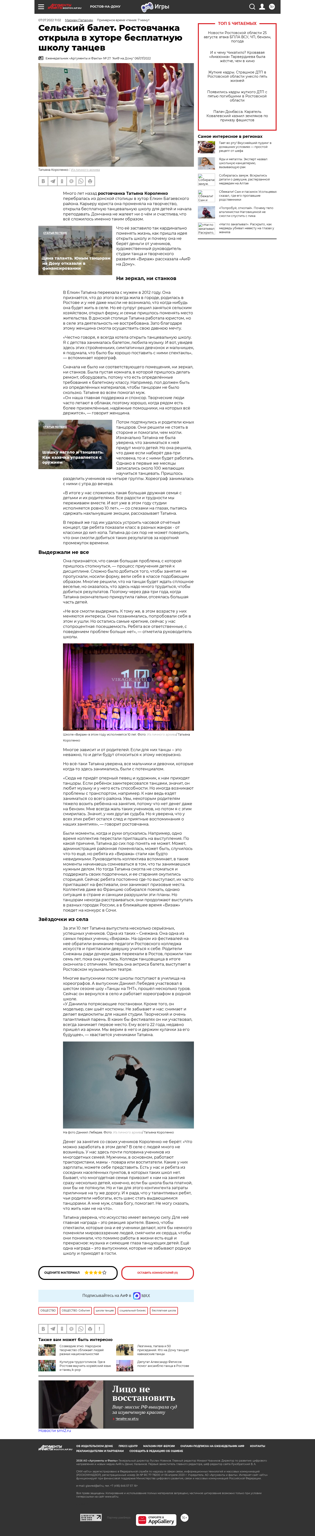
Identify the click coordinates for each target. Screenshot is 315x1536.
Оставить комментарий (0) (157, 1272)
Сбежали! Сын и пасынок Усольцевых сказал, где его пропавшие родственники (248, 195)
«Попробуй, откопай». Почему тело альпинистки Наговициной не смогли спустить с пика (246, 212)
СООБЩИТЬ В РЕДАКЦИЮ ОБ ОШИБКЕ (156, 1451)
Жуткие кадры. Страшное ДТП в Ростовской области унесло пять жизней (237, 76)
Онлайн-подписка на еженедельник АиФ (212, 1446)
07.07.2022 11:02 (49, 20)
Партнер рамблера (118, 1517)
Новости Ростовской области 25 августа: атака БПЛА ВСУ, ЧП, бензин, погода (237, 37)
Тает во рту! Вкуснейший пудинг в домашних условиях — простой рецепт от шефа (245, 147)
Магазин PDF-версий (159, 1446)
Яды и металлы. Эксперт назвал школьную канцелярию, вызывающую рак (243, 163)
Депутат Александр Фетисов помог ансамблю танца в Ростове (163, 1364)
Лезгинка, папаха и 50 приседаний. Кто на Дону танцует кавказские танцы (163, 1350)
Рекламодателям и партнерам (100, 1451)
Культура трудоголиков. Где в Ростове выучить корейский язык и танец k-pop (85, 1366)
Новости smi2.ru (54, 1430)
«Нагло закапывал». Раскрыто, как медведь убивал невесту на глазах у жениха (246, 228)
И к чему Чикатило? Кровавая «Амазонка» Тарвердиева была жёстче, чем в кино (237, 57)
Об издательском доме (94, 1446)
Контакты (257, 1446)
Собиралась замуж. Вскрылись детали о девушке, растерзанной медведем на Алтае (244, 179)
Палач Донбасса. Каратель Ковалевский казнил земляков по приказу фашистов (237, 116)
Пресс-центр (128, 1446)
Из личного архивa (85, 170)
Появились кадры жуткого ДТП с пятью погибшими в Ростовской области (237, 96)
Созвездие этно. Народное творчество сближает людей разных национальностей (82, 1350)
